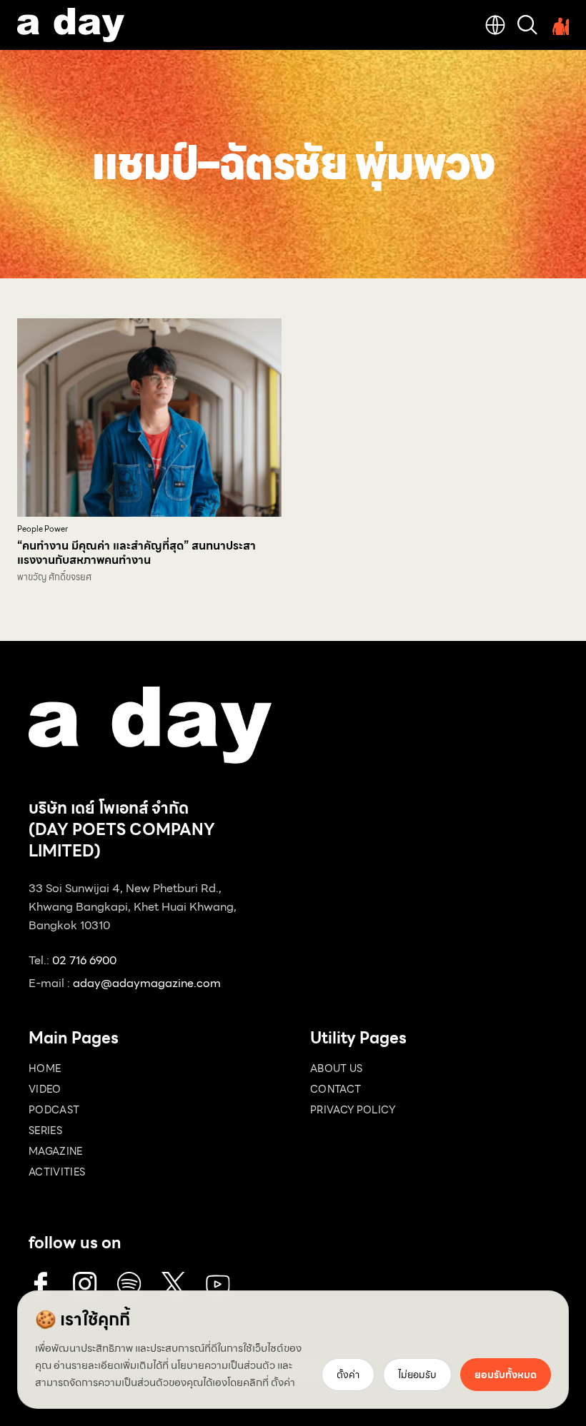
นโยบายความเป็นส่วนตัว (223, 1365)
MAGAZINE (56, 1151)
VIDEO (45, 1089)
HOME (45, 1068)
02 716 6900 (84, 960)
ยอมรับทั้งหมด (506, 1374)
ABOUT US (336, 1068)
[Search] (527, 25)
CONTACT (335, 1089)
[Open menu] (559, 25)
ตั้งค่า (283, 1382)
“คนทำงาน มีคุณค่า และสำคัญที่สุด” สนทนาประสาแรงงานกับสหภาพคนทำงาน (136, 553)
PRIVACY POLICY (352, 1110)
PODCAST (54, 1110)
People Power (42, 529)
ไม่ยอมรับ (417, 1374)
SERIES (45, 1130)
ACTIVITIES (57, 1172)
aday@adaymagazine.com (147, 983)
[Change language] (495, 25)
